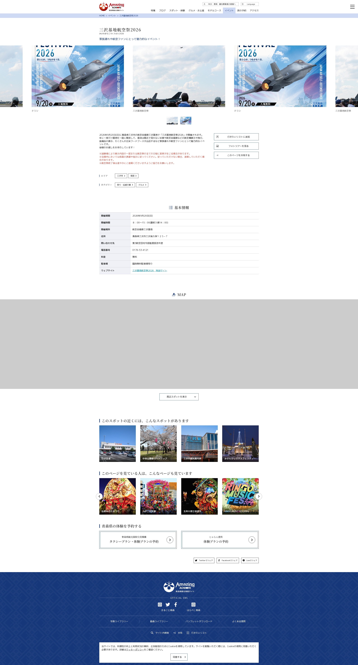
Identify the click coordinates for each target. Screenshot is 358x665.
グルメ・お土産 (196, 10)
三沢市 (120, 175)
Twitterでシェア (206, 560)
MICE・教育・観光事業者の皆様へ (160, 654)
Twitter (168, 604)
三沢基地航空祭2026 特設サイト (149, 270)
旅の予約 (241, 10)
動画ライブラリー (159, 621)
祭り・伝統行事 (124, 185)
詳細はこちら (106, 479)
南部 (132, 175)
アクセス (254, 10)
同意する (177, 657)
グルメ (141, 185)
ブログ (162, 10)
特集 (153, 10)
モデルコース (214, 10)
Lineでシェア (251, 560)
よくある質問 (239, 621)
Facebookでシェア (229, 560)
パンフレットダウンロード (199, 621)
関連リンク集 (208, 654)
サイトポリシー (189, 654)
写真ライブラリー (119, 621)
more (102, 426)
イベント (112, 16)
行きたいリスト (199, 633)
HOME (102, 16)
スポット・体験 (177, 10)
